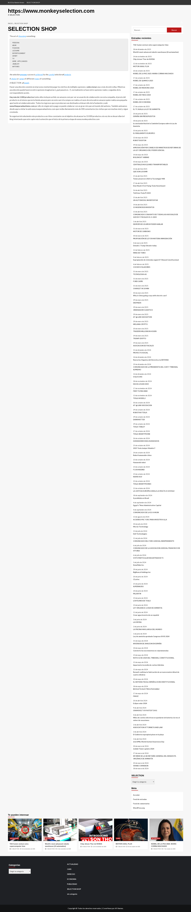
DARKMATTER (139, 420)
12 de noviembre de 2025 (99, 846)
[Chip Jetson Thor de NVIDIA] (95, 830)
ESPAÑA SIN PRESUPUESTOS (144, 116)
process (23, 74)
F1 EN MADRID (139, 470)
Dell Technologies (140, 534)
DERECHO (71, 874)
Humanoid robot (139, 462)
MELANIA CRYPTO (140, 324)
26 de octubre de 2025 (134, 846)
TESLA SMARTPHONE (141, 434)
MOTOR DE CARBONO (141, 231)
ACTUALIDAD (14, 838)
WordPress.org (139, 808)
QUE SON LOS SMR (140, 172)
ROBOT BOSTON (139, 140)
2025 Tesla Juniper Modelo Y (144, 448)
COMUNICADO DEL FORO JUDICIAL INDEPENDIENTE (153, 541)
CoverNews (107, 908)
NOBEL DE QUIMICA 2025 (143, 81)
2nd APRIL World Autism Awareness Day (148, 742)
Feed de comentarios (141, 804)
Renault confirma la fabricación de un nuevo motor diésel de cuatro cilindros (156, 673)
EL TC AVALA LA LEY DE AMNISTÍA (146, 109)
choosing (22, 36)
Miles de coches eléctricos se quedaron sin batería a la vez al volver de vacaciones (156, 719)
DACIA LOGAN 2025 (141, 384)
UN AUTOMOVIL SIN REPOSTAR (145, 200)
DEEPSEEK (137, 303)
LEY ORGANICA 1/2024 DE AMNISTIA (147, 608)
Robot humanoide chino (142, 455)
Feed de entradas (140, 799)
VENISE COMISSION (140, 766)
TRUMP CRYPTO (139, 338)
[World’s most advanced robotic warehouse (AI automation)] (60, 830)
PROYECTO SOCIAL (140, 353)
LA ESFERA (137, 622)
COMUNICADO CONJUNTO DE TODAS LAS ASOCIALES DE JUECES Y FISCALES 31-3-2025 (155, 215)
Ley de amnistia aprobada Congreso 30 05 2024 (151, 636)
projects (67, 74)
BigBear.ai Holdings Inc (142, 572)
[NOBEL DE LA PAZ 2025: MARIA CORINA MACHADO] (166, 830)
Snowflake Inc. (138, 565)
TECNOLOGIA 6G (140, 274)
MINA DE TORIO (139, 253)
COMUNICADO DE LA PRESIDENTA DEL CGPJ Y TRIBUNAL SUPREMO (155, 368)
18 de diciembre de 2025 (28, 849)
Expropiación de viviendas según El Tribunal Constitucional (156, 260)
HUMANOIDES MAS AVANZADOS (146, 441)
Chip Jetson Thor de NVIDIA (144, 59)
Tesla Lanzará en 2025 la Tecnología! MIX (149, 179)
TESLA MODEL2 (139, 398)
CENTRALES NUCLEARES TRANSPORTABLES (150, 164)
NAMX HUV (137, 477)
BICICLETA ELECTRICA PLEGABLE (146, 689)
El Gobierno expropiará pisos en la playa (148, 735)
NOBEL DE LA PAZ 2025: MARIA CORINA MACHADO (153, 73)
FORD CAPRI (138, 281)
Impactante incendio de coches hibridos (148, 665)
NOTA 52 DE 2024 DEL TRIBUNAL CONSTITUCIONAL (153, 658)
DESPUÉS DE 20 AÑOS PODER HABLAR (148, 224)
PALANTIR (137, 594)
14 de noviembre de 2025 (64, 849)
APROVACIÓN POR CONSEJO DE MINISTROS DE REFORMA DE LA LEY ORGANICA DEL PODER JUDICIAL (157, 149)
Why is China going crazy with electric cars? (150, 296)
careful (51, 74)
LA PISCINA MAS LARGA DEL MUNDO (147, 629)
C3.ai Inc (136, 579)
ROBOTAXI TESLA (140, 412)
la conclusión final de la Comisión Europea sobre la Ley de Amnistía (155, 124)
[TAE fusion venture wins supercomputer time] (25, 830)
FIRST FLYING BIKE (140, 391)
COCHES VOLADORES (141, 267)
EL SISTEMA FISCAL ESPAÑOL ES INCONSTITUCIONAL (154, 682)
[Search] (181, 22)
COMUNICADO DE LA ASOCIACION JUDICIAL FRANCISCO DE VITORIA (156, 549)
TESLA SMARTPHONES (142, 484)
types (36, 79)
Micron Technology (140, 527)
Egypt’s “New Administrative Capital (147, 505)
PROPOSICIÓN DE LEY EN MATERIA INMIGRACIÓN (152, 238)
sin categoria (72, 894)
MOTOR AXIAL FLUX (141, 66)
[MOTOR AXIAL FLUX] (131, 830)
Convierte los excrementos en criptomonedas (150, 651)
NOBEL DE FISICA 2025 (142, 95)
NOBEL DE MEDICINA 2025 (143, 88)
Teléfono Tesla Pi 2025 (142, 193)
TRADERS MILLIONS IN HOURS (145, 331)
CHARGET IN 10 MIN (141, 288)
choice (14, 79)
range (21, 79)
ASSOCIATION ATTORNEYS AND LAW (148, 727)
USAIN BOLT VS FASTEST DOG (145, 710)
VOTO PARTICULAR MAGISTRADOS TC (148, 558)
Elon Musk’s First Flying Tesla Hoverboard (149, 186)
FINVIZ (135, 696)
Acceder (136, 795)
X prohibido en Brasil (141, 498)
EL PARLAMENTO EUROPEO (144, 133)
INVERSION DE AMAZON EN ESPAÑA (147, 644)
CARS (118, 838)
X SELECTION (15, 849)
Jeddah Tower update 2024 (143, 749)
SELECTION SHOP (33, 2)
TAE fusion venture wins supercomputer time (150, 45)
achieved (39, 74)
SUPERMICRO (138, 586)
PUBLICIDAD (72, 884)
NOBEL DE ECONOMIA (142, 102)
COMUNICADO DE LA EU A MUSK (146, 512)
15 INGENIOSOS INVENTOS (143, 207)
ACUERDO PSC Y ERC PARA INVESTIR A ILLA (150, 520)
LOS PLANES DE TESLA (142, 601)
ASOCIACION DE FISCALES (143, 346)
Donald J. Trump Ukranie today (145, 246)
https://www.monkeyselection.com (51, 11)
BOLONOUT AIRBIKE (141, 157)
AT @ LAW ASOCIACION (142, 405)
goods (26, 83)
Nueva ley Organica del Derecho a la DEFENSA (151, 360)
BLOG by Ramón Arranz (16, 2)
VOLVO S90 (137, 377)
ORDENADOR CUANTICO (143, 310)
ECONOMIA (71, 879)
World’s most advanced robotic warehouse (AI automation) (156, 52)
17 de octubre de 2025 (169, 849)
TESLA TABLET (139, 427)
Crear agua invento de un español (146, 615)
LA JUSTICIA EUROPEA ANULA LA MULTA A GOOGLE (154, 491)
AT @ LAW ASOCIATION (142, 317)
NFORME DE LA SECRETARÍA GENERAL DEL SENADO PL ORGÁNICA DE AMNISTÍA (154, 757)
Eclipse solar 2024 (140, 703)
